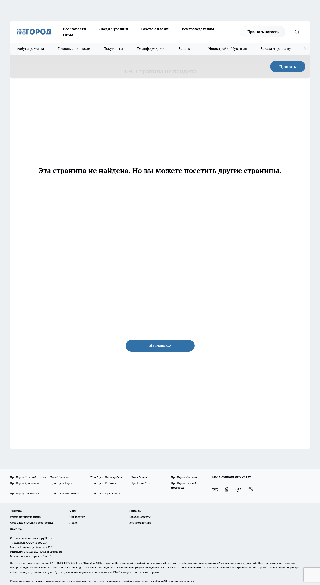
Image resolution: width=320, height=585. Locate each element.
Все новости (74, 28)
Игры (68, 35)
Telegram (16, 510)
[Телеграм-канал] (238, 489)
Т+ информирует (151, 48)
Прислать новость (263, 31)
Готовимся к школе (74, 48)
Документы (113, 48)
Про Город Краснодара (105, 493)
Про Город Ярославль (24, 483)
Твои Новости (59, 477)
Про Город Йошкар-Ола (106, 477)
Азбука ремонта (30, 48)
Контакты (135, 510)
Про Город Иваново (184, 477)
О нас (73, 510)
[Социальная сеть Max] (250, 489)
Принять (287, 66)
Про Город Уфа (140, 483)
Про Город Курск (61, 483)
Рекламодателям (198, 28)
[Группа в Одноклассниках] (227, 489)
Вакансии (187, 48)
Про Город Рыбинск (103, 483)
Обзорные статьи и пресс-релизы (32, 522)
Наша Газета (139, 477)
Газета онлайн (155, 28)
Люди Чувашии (113, 28)
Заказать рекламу (276, 48)
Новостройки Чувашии (227, 48)
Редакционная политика (26, 517)
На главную (160, 345)
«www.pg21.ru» (42, 538)
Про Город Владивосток (66, 493)
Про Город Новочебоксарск (28, 477)
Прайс (73, 522)
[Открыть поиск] (297, 32)
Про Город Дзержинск (24, 493)
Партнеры (16, 528)
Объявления (77, 517)
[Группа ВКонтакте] (215, 489)
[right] (304, 49)
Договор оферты (140, 517)
